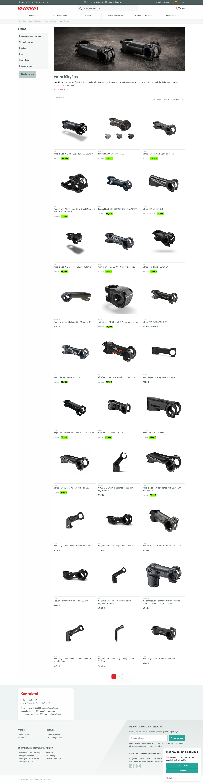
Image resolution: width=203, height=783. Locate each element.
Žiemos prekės (171, 15)
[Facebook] (131, 766)
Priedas (22, 48)
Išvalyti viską (27, 74)
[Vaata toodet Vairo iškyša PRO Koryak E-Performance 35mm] (119, 296)
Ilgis (21, 54)
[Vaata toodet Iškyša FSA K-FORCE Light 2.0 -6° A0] (164, 128)
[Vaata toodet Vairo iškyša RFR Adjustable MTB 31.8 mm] (75, 520)
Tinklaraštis (22, 738)
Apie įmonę (50, 755)
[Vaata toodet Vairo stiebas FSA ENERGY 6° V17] (75, 352)
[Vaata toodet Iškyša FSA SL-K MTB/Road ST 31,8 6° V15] (119, 352)
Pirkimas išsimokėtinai (27, 762)
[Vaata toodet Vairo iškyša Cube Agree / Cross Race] (164, 352)
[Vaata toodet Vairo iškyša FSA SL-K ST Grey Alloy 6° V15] (119, 241)
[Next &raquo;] (130, 676)
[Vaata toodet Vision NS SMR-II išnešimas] (164, 407)
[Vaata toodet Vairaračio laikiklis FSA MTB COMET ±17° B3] (164, 520)
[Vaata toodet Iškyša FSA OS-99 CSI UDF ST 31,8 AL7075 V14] (119, 183)
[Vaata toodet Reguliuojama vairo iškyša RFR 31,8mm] (119, 520)
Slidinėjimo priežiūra (54, 738)
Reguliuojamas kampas (30, 36)
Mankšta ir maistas (143, 15)
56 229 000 (38, 714)
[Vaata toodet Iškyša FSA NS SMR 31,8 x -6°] (119, 407)
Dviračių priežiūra (162, 2)
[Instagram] (138, 766)
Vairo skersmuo (26, 42)
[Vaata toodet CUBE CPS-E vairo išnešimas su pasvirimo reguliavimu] (119, 462)
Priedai (88, 15)
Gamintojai (24, 60)
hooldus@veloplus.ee (52, 714)
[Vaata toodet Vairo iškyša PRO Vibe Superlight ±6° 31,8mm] (75, 128)
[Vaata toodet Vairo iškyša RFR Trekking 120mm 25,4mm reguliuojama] (75, 633)
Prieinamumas (25, 66)
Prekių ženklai (23, 734)
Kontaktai (50, 752)
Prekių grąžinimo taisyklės (28, 758)
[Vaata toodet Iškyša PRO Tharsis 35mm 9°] (164, 241)
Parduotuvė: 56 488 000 (95, 2)
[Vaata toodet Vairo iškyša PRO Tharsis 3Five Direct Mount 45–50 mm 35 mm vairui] (75, 183)
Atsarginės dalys (60, 15)
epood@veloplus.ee (50, 708)
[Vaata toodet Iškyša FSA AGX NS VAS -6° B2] (119, 128)
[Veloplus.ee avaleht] (28, 8)
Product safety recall (54, 758)
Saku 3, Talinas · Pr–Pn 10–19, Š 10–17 (35, 2)
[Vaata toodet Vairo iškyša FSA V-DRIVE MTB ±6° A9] (164, 633)
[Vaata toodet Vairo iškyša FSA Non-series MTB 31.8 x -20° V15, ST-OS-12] (164, 462)
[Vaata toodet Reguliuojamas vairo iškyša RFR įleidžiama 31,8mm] (119, 633)
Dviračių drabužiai (115, 15)
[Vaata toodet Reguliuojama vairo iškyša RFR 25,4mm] (75, 575)
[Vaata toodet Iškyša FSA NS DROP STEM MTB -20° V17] (75, 462)
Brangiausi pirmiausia (171, 99)
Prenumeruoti (177, 738)
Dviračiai (32, 15)
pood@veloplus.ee (115, 2)
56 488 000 (34, 711)
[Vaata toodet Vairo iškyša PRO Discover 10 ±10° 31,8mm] (75, 241)
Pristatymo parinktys (26, 755)
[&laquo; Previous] (109, 676)
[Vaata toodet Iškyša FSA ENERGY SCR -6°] (164, 296)
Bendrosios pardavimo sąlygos (30, 752)
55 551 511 (37, 708)
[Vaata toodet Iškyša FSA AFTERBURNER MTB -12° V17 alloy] (75, 407)
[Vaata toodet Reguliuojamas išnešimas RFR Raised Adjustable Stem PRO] (119, 575)
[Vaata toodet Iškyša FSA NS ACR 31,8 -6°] (164, 183)
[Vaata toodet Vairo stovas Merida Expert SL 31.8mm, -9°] (75, 296)
